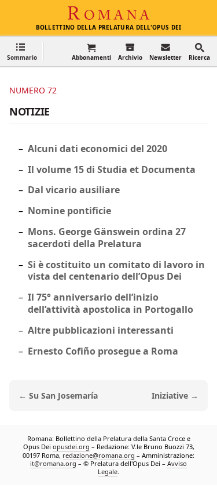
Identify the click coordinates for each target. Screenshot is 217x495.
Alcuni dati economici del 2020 (97, 148)
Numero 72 (33, 90)
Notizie (29, 111)
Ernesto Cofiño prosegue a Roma (103, 351)
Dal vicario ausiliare (74, 189)
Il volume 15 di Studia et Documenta (112, 169)
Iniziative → (175, 395)
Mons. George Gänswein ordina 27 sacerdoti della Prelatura (107, 237)
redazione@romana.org (98, 455)
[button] (22, 51)
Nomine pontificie (69, 210)
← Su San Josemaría (58, 395)
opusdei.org (71, 446)
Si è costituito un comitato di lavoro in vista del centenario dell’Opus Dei (116, 270)
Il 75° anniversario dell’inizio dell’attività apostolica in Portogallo (110, 303)
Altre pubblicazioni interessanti (101, 330)
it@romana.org (53, 463)
